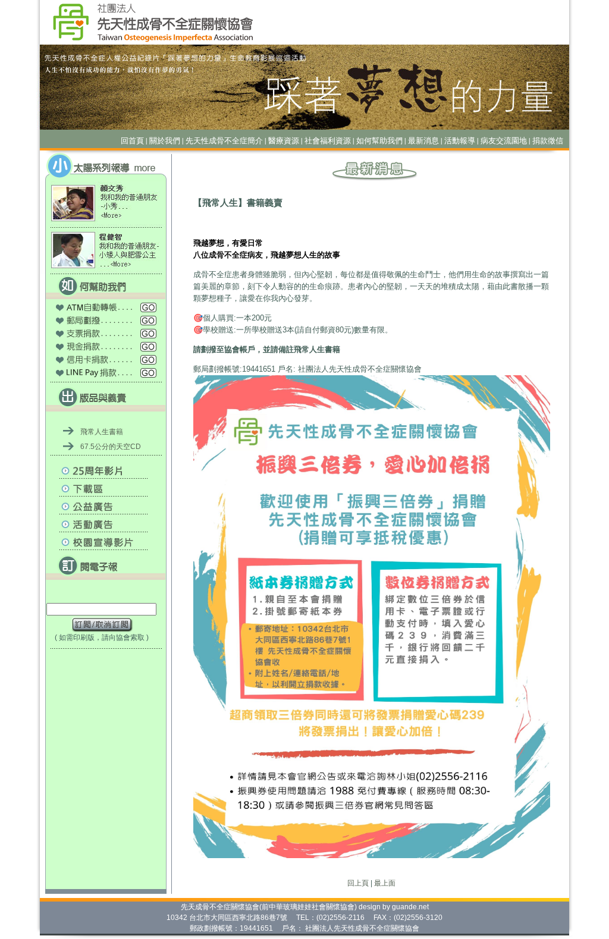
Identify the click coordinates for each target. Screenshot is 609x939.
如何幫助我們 (379, 140)
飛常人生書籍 (101, 432)
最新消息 (423, 140)
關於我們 (164, 140)
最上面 (384, 883)
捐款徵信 (547, 140)
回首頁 (132, 140)
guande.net (410, 907)
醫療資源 (283, 140)
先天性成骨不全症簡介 (224, 140)
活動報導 (459, 140)
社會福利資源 (327, 140)
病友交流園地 (504, 140)
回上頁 (358, 883)
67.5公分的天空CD (110, 446)
